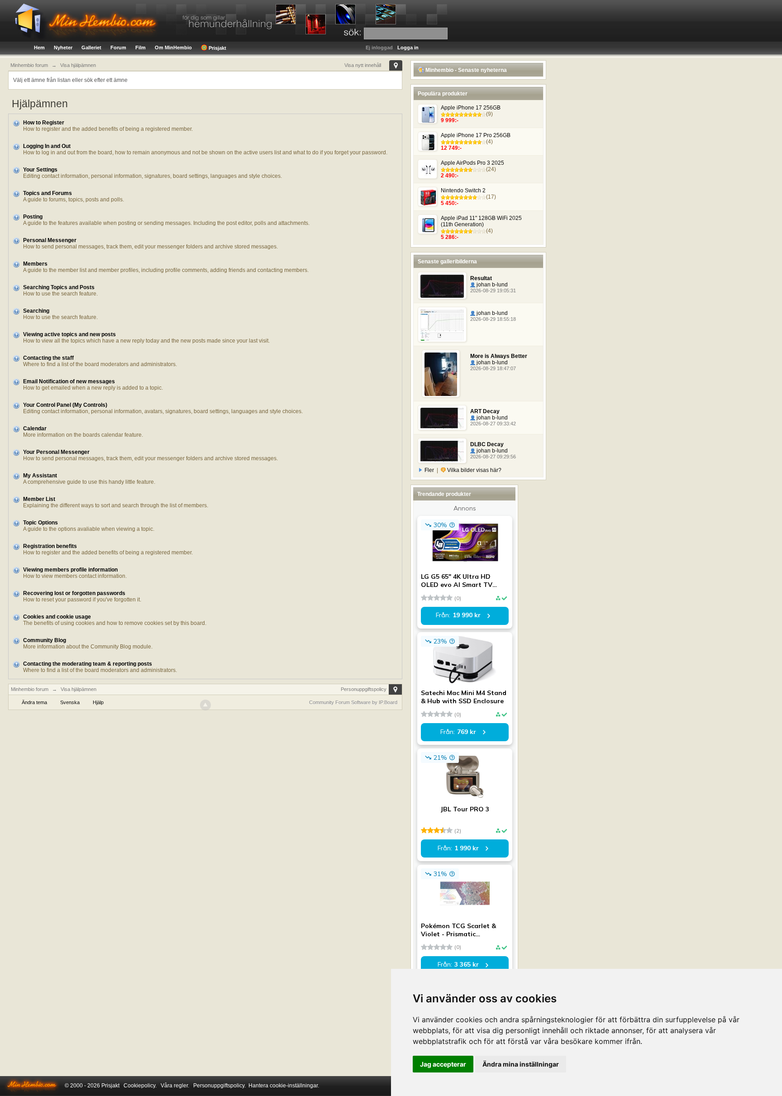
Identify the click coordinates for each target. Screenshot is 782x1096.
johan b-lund (491, 284)
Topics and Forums (47, 193)
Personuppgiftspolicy (363, 689)
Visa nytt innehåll (362, 65)
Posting (33, 217)
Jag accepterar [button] (443, 1064)
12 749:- (451, 148)
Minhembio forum (29, 689)
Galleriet (91, 47)
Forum (118, 47)
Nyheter (63, 47)
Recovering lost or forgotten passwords (74, 593)
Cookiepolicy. (140, 1085)
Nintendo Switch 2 (463, 190)
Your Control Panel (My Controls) (65, 405)
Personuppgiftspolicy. (219, 1085)
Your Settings (40, 170)
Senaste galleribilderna (447, 261)
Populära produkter (442, 94)
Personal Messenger (49, 240)
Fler (429, 470)
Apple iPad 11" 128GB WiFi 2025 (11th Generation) (481, 221)
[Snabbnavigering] (395, 65)
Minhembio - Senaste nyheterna (465, 70)
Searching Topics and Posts (59, 287)
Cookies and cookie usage (57, 617)
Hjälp (98, 702)
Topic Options (40, 522)
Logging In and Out (47, 146)
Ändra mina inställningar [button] (520, 1064)
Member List (39, 499)
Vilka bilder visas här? (473, 470)
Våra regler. (175, 1085)
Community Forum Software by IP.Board (353, 702)
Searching (36, 311)
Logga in (408, 47)
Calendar (35, 428)
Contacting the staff (48, 358)
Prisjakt (216, 48)
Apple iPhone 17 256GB (471, 108)
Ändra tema (34, 702)
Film (140, 47)
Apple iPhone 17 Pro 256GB (475, 135)
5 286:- (449, 237)
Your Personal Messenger (56, 452)
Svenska (70, 702)
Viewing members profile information (70, 570)
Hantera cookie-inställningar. (283, 1085)
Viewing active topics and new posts (69, 334)
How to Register (43, 122)
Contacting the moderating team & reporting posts (87, 664)
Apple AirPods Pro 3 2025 (472, 163)
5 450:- (449, 203)
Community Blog (44, 640)
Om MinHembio (173, 47)
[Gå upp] (205, 705)
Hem (39, 47)
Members (35, 264)
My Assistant (40, 475)
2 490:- (449, 175)
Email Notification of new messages (69, 381)
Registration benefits (50, 546)
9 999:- (449, 120)
